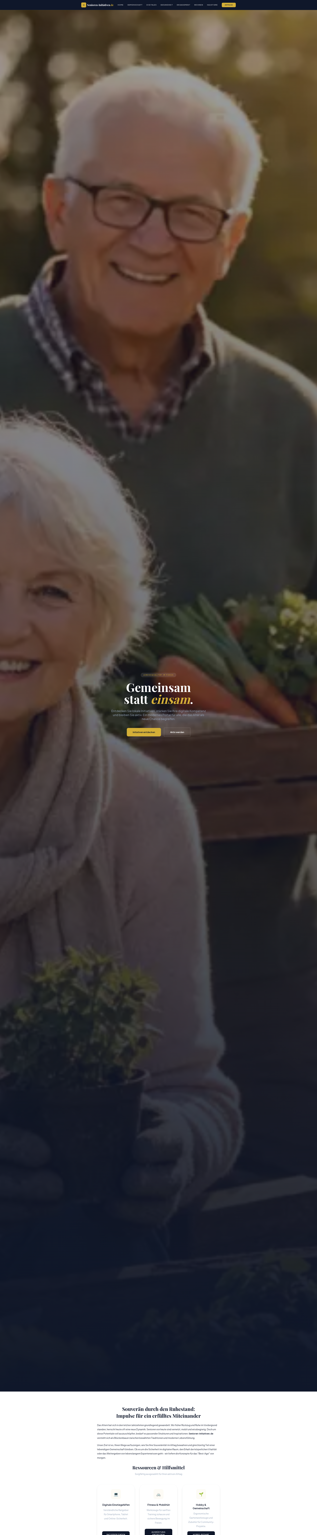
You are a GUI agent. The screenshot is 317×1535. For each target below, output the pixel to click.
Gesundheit (166, 5)
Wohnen (198, 5)
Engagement (183, 5)
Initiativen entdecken (144, 732)
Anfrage (229, 5)
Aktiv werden (177, 732)
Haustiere (212, 5)
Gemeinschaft (135, 5)
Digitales (151, 5)
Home (120, 5)
